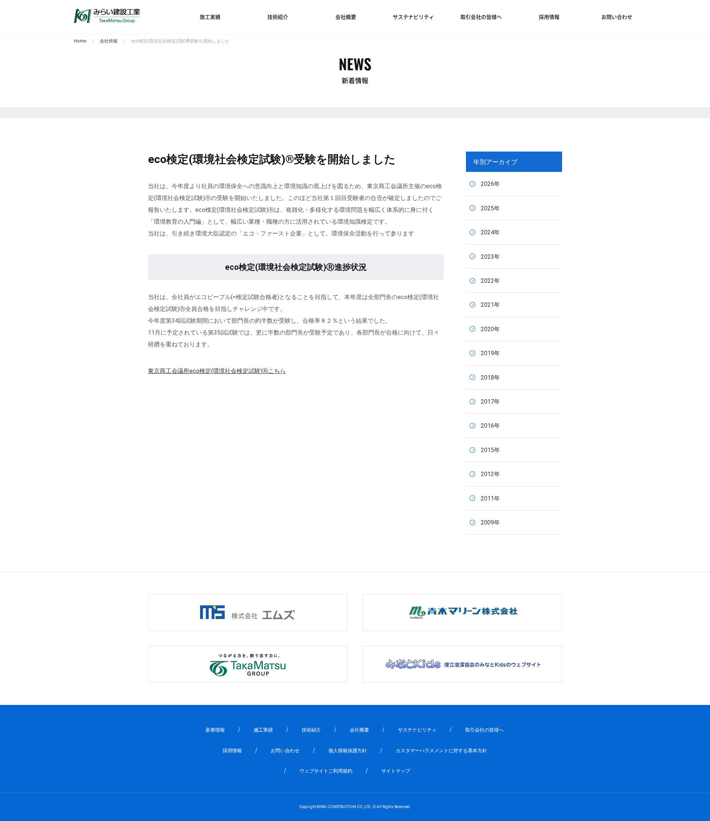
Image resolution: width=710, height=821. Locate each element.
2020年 (490, 329)
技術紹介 (277, 16)
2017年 (490, 401)
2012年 (490, 474)
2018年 (490, 377)
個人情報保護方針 (347, 750)
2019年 (490, 353)
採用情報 (549, 16)
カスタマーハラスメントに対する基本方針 (441, 750)
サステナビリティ (413, 16)
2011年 (490, 498)
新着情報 (215, 730)
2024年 (490, 232)
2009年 (490, 522)
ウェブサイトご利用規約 (326, 771)
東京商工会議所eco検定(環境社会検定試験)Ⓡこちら (217, 370)
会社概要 (345, 16)
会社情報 (109, 41)
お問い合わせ (616, 16)
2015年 (490, 450)
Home (80, 41)
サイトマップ (395, 771)
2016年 (490, 425)
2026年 (490, 183)
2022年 (490, 280)
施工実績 (210, 16)
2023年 (490, 256)
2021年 (490, 304)
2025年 (490, 208)
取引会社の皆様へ (481, 16)
